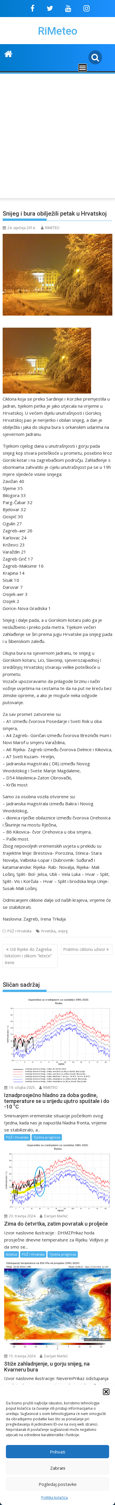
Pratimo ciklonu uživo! (84, 949)
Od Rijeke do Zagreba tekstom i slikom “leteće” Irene (28, 955)
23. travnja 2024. (22, 1216)
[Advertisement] (57, 135)
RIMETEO (52, 227)
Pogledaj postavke (58, 1484)
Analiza (11, 1254)
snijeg (63, 931)
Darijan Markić (55, 1216)
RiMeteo (57, 31)
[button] (106, 1392)
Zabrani (57, 1468)
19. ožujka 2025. (22, 1087)
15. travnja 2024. (22, 1356)
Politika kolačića (54, 1497)
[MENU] (82, 68)
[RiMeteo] (8, 53)
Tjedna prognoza (46, 1137)
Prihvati (57, 1452)
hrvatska (48, 931)
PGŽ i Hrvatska (19, 931)
